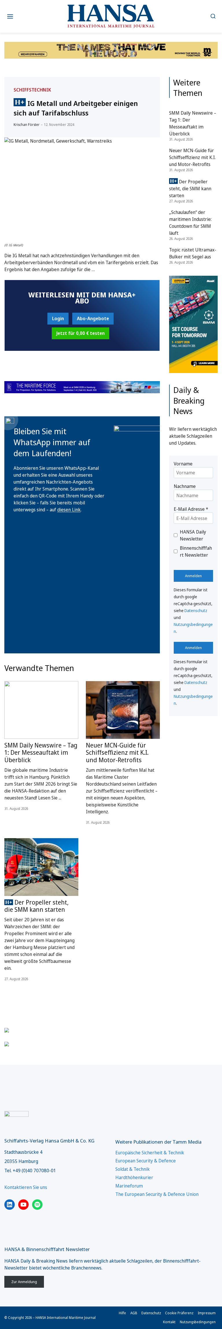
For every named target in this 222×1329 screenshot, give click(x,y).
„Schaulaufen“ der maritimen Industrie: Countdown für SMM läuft (190, 222)
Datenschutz (195, 610)
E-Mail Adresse (191, 509)
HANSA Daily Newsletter (193, 535)
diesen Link (69, 509)
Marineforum (129, 1186)
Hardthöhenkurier (134, 1177)
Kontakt (169, 1321)
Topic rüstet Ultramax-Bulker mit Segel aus (192, 253)
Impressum (207, 1313)
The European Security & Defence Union (157, 1194)
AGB (133, 1313)
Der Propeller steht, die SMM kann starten (36, 906)
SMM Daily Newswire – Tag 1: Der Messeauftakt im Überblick (40, 752)
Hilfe (122, 1313)
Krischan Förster (27, 124)
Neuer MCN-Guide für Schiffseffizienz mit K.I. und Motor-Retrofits (117, 752)
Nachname (185, 486)
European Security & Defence (145, 1160)
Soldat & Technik (132, 1169)
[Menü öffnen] (10, 16)
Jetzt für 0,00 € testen (80, 333)
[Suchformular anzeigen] (213, 16)
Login (58, 318)
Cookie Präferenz (179, 1313)
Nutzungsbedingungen (198, 1321)
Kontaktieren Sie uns (25, 1187)
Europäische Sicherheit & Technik (149, 1152)
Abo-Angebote (93, 318)
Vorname (183, 464)
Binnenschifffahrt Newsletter (196, 551)
